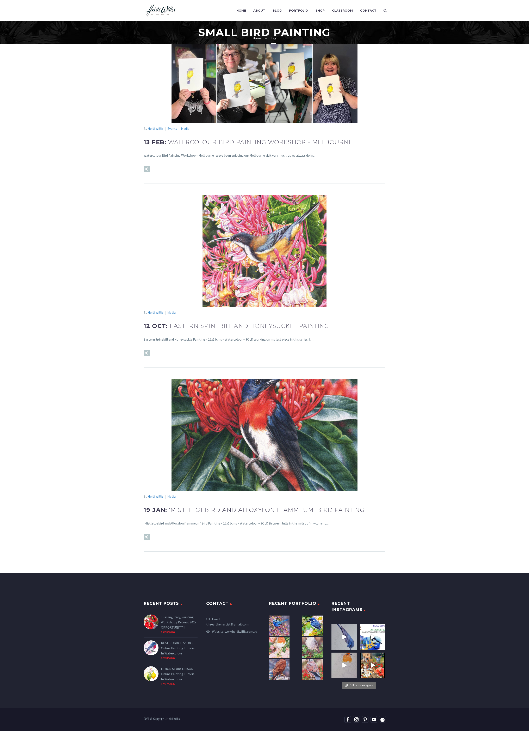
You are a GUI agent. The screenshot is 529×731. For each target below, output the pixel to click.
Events (172, 128)
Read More (168, 169)
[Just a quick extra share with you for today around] (373, 637)
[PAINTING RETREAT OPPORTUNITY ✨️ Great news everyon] (373, 665)
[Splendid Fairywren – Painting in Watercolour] (279, 626)
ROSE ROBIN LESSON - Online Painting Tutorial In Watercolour (178, 648)
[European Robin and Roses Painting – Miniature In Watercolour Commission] (279, 647)
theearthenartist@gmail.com (227, 624)
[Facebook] (347, 719)
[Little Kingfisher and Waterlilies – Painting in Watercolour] (312, 626)
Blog (277, 10)
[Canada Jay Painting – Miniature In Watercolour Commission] (312, 647)
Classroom (342, 10)
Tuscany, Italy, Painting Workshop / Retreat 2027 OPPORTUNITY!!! (178, 622)
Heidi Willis (155, 128)
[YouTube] (374, 719)
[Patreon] (382, 719)
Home (241, 10)
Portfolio (298, 10)
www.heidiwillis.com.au (241, 631)
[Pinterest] (365, 719)
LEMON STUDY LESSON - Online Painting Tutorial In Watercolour (178, 674)
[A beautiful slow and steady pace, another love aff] (344, 665)
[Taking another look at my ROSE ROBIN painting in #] (344, 637)
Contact (368, 10)
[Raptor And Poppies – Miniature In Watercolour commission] (312, 669)
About (259, 10)
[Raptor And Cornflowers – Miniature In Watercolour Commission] (279, 669)
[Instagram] (356, 719)
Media (185, 128)
